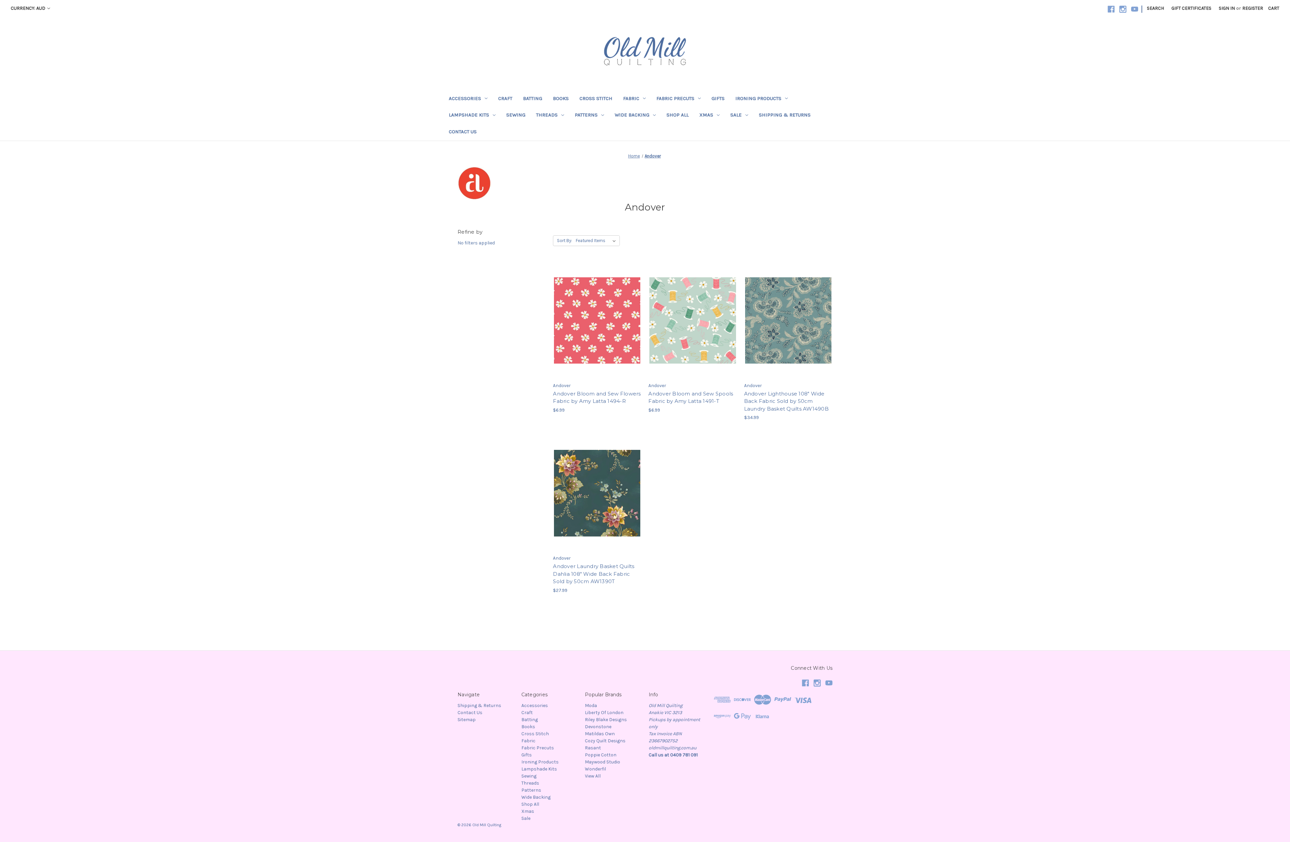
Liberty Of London (604, 712)
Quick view (596, 308)
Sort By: (564, 240)
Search (1155, 8)
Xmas (706, 115)
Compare (595, 320)
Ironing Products (758, 98)
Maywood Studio (602, 762)
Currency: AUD (28, 8)
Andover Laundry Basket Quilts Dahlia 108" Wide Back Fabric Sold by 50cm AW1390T (593, 573)
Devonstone (598, 727)
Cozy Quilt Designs (605, 741)
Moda (591, 705)
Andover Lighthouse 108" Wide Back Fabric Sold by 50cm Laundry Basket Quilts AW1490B (786, 401)
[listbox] (597, 241)
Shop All (677, 115)
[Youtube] (1134, 9)
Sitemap (467, 719)
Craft (505, 98)
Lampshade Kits (469, 115)
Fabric (631, 98)
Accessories (465, 98)
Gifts (718, 98)
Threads (547, 115)
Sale (736, 115)
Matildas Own (600, 734)
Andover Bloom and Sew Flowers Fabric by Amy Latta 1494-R (597, 397)
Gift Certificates (1191, 8)
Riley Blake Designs (606, 719)
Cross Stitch (595, 98)
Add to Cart (597, 332)
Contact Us (463, 132)
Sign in (1227, 8)
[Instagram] (1122, 9)
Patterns (586, 115)
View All (593, 776)
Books (561, 98)
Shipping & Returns (785, 115)
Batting (532, 98)
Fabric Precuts (675, 98)
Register (1252, 8)
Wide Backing (632, 115)
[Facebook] (1111, 9)
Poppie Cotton (600, 755)
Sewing (515, 115)
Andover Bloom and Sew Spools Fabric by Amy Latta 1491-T (690, 397)
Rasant (593, 748)
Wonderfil (595, 769)
